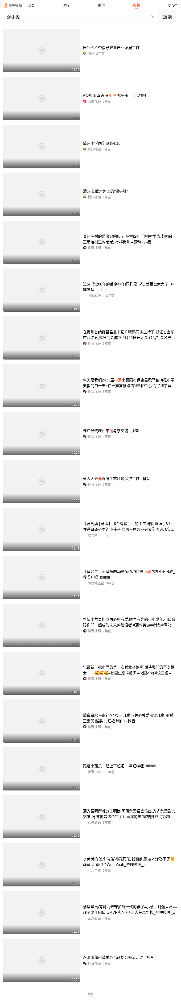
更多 (171, 5)
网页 (31, 5)
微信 (101, 5)
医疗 (66, 5)
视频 (136, 5)
